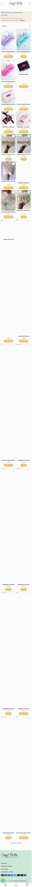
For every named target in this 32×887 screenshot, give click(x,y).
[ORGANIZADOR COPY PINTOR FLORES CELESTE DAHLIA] (8, 774)
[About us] (16, 861)
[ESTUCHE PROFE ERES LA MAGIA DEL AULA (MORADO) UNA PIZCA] (8, 39)
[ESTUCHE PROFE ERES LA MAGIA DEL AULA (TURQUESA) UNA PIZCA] (23, 39)
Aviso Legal (4, 869)
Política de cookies (6, 866)
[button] (29, 4)
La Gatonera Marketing (19, 881)
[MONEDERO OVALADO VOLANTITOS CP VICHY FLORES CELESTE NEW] (23, 649)
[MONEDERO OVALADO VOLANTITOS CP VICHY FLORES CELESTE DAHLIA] (8, 649)
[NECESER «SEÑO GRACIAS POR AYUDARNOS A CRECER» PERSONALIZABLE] (8, 170)
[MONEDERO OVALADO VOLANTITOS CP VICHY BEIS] (23, 525)
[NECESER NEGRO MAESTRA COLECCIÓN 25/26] (23, 66)
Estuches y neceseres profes (9, 20)
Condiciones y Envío (7, 872)
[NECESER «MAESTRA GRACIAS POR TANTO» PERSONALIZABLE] (23, 171)
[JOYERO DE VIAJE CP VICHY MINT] (23, 277)
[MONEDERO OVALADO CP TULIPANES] (23, 199)
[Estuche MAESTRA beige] (23, 96)
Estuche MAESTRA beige (23, 104)
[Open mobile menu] (1, 3)
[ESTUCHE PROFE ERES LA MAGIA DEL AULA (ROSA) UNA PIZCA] (8, 69)
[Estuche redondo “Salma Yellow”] (8, 143)
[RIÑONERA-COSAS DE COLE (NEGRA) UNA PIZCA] (8, 118)
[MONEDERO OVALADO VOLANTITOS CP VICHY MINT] (23, 401)
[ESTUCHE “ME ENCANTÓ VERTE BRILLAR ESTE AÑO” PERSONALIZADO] (8, 401)
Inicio (2, 18)
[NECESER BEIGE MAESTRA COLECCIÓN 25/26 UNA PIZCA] (8, 96)
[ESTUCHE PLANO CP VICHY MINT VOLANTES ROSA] (23, 774)
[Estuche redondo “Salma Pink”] (23, 143)
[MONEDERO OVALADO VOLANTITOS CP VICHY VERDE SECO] (8, 525)
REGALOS (9, 18)
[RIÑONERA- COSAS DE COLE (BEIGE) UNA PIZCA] (23, 118)
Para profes (17, 18)
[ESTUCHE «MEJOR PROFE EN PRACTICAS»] (8, 200)
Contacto (4, 863)
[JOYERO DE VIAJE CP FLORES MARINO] (8, 228)
